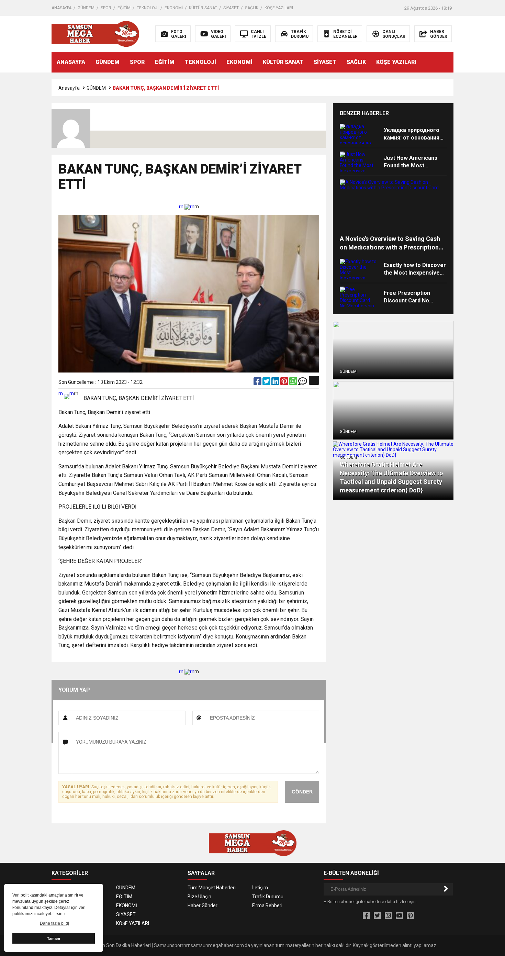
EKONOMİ (174, 7)
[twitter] (266, 383)
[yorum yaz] (302, 383)
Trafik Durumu (267, 896)
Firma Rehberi (267, 905)
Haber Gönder (202, 905)
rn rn (186, 206)
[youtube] (399, 916)
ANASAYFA (61, 7)
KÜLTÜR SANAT (203, 7)
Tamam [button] (53, 938)
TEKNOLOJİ (147, 7)
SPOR (106, 7)
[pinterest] (284, 383)
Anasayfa (69, 88)
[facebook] (258, 383)
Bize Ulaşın (199, 896)
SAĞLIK (251, 7)
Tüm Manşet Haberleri (212, 887)
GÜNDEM (86, 7)
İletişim (260, 887)
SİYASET (231, 7)
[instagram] (388, 916)
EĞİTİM (124, 7)
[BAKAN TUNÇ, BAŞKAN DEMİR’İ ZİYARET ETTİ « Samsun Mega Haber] (95, 33)
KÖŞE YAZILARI (279, 7)
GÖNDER (302, 791)
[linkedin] (275, 383)
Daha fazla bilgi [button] (54, 923)
